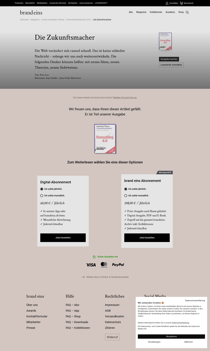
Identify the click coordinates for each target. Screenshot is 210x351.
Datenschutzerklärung (195, 300)
